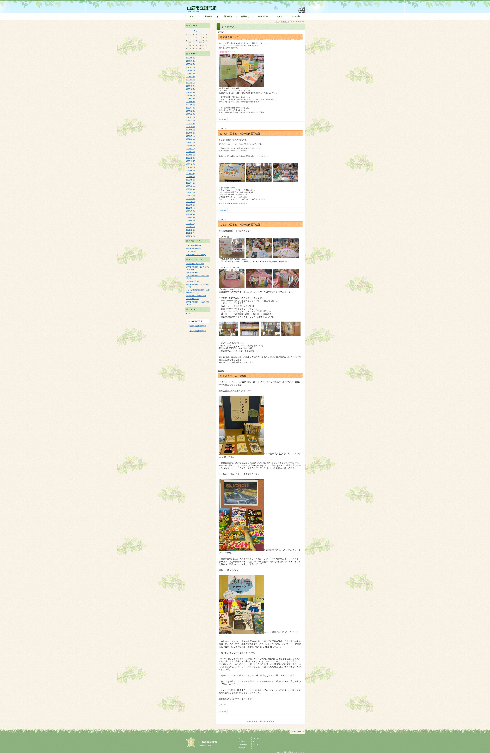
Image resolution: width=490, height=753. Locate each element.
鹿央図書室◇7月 (192, 299)
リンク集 (256, 745)
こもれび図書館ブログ (197, 331)
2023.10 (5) (190, 164)
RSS (188, 314)
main (260, 721)
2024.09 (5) (190, 130)
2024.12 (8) (190, 120)
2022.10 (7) (190, 202)
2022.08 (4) (190, 208)
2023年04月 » (269, 721)
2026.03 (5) (190, 74)
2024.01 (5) (190, 155)
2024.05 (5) (190, 142)
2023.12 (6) (190, 158)
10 (203, 40)
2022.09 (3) (190, 205)
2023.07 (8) (190, 174)
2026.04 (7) (190, 70)
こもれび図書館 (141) (194, 245)
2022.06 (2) (190, 214)
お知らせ (242, 741)
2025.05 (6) (190, 105)
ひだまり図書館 (221, 210)
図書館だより (285, 21)
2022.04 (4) (190, 220)
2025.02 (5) (190, 114)
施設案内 (242, 748)
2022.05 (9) (190, 217)
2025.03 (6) (190, 111)
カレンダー (257, 738)
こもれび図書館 (221, 119)
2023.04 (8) (190, 183)
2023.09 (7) (190, 167)
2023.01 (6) (190, 192)
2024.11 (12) (190, 124)
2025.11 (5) (190, 86)
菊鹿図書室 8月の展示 (195, 264)
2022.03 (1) (190, 224)
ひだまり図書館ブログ (197, 326)
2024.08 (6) (190, 133)
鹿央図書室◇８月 (193, 281)
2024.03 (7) (190, 149)
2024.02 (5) (190, 152)
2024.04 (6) (190, 145)
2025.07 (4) (190, 99)
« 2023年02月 (252, 721)
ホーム (277, 21)
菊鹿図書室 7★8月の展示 (196, 296)
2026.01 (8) (190, 80)
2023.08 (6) (190, 170)
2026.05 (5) (190, 67)
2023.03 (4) (190, 186)
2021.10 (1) (190, 236)
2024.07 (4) (190, 136)
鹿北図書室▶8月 (192, 273)
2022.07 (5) (190, 211)
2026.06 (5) (190, 64)
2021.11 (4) (190, 233)
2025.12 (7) (190, 83)
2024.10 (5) (190, 127)
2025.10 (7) (190, 89)
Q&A (254, 741)
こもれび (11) (191, 251)
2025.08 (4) (190, 95)
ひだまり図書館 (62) (193, 248)
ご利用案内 (243, 745)
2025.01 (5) (190, 117)
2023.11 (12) (190, 161)
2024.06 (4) (190, 139)
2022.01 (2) (190, 227)
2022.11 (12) (190, 199)
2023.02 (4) (190, 189)
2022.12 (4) (190, 195)
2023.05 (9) (190, 180)
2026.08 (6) (190, 58)
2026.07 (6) (190, 61)
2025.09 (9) (190, 92)
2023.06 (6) (190, 177)
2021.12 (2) (190, 230)
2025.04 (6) (190, 108)
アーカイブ (193, 54)
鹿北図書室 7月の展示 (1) (196, 255)
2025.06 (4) (190, 102)
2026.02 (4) (190, 77)
